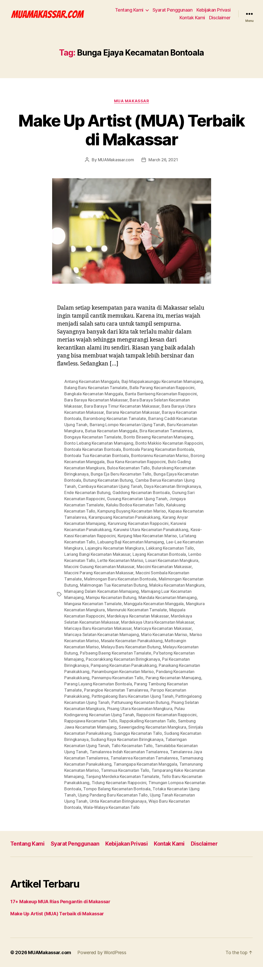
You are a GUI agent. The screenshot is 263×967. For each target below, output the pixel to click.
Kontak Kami (192, 17)
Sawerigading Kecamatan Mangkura (152, 727)
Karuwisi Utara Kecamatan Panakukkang (151, 529)
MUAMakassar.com (116, 159)
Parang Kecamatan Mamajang (173, 677)
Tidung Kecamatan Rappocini (119, 782)
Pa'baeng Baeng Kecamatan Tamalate (115, 653)
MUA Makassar (131, 101)
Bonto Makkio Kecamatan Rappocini (169, 443)
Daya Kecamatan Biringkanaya (172, 486)
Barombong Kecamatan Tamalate (114, 418)
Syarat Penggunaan (173, 10)
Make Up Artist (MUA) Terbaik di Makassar (131, 130)
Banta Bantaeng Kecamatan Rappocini (161, 393)
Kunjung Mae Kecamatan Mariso (147, 535)
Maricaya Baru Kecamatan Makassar (98, 628)
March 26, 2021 (163, 159)
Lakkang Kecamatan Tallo (170, 548)
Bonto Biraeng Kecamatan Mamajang (158, 437)
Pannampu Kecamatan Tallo (118, 677)
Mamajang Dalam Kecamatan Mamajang (101, 591)
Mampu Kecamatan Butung (111, 597)
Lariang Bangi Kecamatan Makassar (97, 554)
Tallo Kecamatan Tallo (132, 745)
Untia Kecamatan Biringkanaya (118, 801)
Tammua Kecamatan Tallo (125, 770)
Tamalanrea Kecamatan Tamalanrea (144, 757)
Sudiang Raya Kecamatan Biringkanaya (127, 739)
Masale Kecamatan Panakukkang (131, 640)
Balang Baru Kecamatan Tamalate (95, 387)
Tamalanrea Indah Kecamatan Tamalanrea (129, 751)
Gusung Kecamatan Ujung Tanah (137, 498)
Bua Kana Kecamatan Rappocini (136, 461)
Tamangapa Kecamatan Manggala (145, 764)
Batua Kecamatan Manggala (111, 430)
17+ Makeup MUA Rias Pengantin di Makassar (60, 901)
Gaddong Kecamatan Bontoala (141, 492)
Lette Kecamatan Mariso (120, 560)
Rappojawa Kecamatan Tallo (90, 720)
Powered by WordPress (101, 952)
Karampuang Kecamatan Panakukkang (124, 517)
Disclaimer (220, 17)
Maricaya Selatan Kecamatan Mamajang (101, 634)
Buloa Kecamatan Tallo (128, 467)
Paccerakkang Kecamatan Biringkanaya (123, 659)
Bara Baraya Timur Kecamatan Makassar (121, 406)
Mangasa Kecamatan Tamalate (93, 603)
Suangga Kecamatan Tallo (138, 733)
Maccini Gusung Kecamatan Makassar (99, 566)
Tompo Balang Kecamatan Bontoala (117, 788)
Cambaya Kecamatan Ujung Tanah (110, 486)
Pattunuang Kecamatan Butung (140, 702)
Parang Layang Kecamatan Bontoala (98, 683)
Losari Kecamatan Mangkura (171, 560)
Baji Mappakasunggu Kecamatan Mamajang (162, 381)
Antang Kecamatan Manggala (91, 381)
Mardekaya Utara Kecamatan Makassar (157, 622)
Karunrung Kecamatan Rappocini (138, 523)
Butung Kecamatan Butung (108, 480)
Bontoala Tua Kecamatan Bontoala (96, 455)
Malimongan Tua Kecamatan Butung (113, 585)
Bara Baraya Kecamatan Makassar (96, 399)
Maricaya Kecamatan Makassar (163, 628)
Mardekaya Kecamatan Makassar (137, 616)
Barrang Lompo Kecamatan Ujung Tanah (127, 424)
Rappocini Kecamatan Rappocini (166, 714)
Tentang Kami (129, 10)
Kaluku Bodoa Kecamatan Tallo (135, 504)
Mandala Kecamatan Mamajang (167, 597)
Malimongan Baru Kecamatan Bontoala (120, 578)
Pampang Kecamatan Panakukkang (123, 665)
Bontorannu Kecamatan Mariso (160, 455)
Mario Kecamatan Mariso (164, 634)
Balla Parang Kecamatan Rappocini (161, 387)
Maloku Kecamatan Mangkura (176, 585)
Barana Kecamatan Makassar (133, 412)
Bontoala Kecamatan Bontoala (92, 449)
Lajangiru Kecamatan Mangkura (114, 548)
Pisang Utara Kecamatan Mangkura (139, 708)
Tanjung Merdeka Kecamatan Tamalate (122, 776)
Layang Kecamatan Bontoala (159, 554)
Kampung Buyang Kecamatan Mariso (131, 511)
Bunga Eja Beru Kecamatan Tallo (121, 474)
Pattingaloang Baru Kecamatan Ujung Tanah (132, 696)
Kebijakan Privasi (213, 10)
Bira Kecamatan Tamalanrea (165, 430)
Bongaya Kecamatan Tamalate (92, 437)
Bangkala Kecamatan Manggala (93, 393)
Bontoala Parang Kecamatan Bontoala (158, 449)
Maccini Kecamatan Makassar (164, 566)
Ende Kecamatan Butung (87, 492)
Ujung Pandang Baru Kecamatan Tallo (113, 795)
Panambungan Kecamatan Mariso (123, 671)
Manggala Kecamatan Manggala (154, 603)
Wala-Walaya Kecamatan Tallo (111, 807)
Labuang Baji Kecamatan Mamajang (130, 541)
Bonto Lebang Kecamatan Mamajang (98, 443)
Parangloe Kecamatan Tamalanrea (116, 690)
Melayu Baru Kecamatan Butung (131, 646)
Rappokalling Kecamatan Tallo (147, 720)
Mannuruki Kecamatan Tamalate (137, 609)
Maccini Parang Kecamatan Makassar (98, 572)
